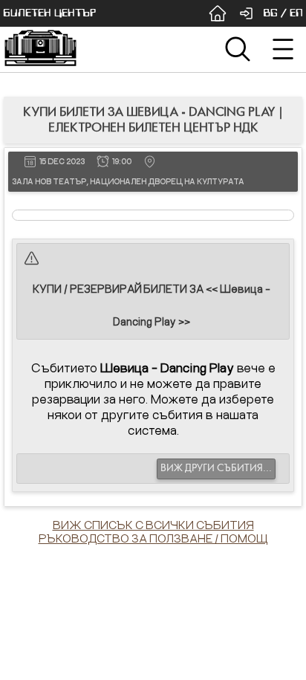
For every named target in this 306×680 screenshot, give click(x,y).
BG (270, 13)
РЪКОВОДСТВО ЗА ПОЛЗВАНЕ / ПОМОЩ (153, 538)
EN (296, 13)
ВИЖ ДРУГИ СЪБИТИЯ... (216, 468)
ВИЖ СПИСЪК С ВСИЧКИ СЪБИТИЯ (153, 524)
